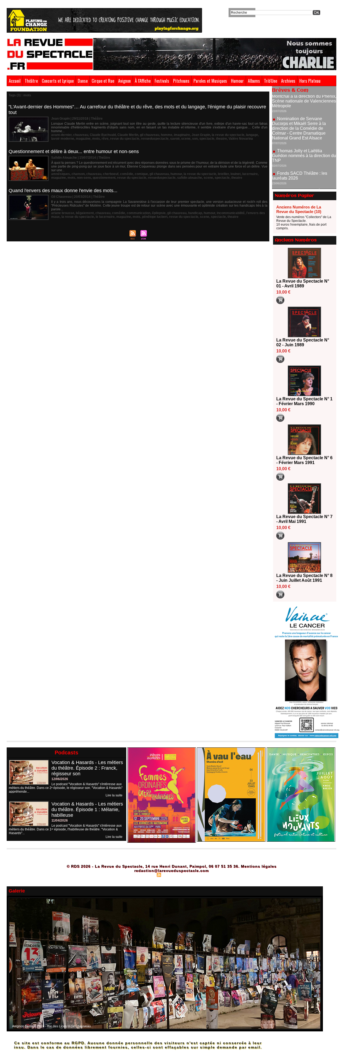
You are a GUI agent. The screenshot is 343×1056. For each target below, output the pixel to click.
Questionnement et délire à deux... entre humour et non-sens (74, 151)
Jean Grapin (201, 135)
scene (186, 138)
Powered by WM (194, 874)
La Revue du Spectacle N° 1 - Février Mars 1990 (304, 401)
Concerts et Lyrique (58, 81)
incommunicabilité (231, 213)
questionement (104, 178)
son (195, 138)
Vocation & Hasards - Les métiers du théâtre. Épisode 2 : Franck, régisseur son (87, 768)
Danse (83, 81)
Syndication (171, 874)
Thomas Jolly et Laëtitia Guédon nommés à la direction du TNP (304, 135)
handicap (195, 213)
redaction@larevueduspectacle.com (171, 870)
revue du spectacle (124, 138)
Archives (288, 81)
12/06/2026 (59, 779)
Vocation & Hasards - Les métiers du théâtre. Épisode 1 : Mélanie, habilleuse (87, 809)
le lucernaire (105, 217)
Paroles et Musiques (210, 81)
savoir (175, 138)
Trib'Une (270, 81)
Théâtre (31, 81)
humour (176, 174)
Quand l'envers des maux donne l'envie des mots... (63, 190)
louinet (235, 174)
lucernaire (250, 174)
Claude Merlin (127, 135)
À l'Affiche (143, 81)
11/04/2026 (59, 820)
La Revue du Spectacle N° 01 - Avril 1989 (302, 283)
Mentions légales (259, 866)
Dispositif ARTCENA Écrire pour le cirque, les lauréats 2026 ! (303, 172)
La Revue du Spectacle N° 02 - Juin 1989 (302, 342)
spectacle (206, 138)
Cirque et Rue (103, 81)
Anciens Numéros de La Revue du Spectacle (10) (298, 209)
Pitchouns (181, 81)
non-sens (84, 178)
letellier (223, 174)
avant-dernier (61, 135)
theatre (221, 138)
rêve (105, 138)
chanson (78, 174)
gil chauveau (149, 135)
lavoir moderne (62, 138)
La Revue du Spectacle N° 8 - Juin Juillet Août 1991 (304, 578)
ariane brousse (62, 213)
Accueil (15, 81)
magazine (83, 138)
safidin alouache (189, 178)
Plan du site (145, 874)
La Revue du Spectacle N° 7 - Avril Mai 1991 (304, 519)
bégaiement (85, 213)
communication (138, 213)
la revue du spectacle (228, 135)
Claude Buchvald (103, 135)
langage (252, 135)
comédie (126, 174)
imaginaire (182, 135)
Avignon (124, 81)
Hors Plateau (309, 81)
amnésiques (60, 174)
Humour (237, 81)
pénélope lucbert (154, 217)
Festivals (162, 81)
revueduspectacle (155, 138)
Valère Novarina (241, 138)
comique (141, 174)
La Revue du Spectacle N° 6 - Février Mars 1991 (304, 460)
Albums (254, 81)
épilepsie (159, 213)
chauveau (80, 135)
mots (96, 138)
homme (166, 135)
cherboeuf (110, 174)
